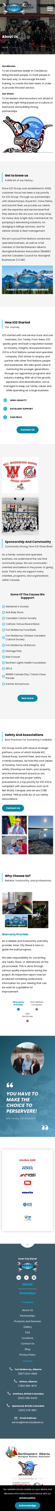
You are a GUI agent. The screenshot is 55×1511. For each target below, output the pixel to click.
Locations (27, 1338)
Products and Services (27, 1321)
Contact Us (28, 429)
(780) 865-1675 (27, 1385)
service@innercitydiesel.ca (27, 1422)
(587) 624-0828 (27, 1373)
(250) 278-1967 (27, 1410)
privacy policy (27, 1497)
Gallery (27, 1327)
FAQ (27, 1332)
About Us (27, 1310)
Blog (27, 1349)
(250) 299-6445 (27, 1398)
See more (27, 698)
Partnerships (27, 1315)
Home (5, 47)
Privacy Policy (27, 1354)
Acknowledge (27, 1505)
